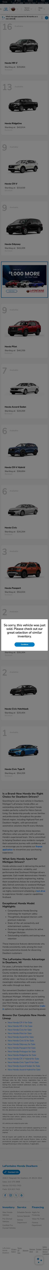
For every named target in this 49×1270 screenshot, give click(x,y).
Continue (24, 644)
